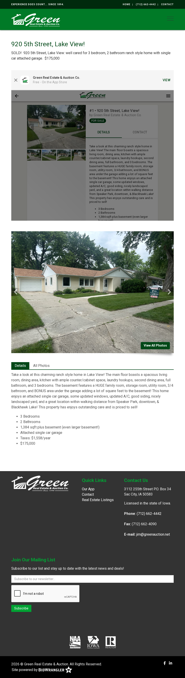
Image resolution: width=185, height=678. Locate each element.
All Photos (41, 365)
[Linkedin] (170, 663)
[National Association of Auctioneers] (75, 642)
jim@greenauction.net (153, 534)
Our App (88, 489)
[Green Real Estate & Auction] (35, 19)
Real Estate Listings (98, 500)
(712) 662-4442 (146, 4)
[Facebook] (165, 663)
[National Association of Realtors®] (111, 642)
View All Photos (155, 345)
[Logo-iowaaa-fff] (93, 642)
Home (126, 4)
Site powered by (25, 670)
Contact (167, 4)
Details (20, 365)
